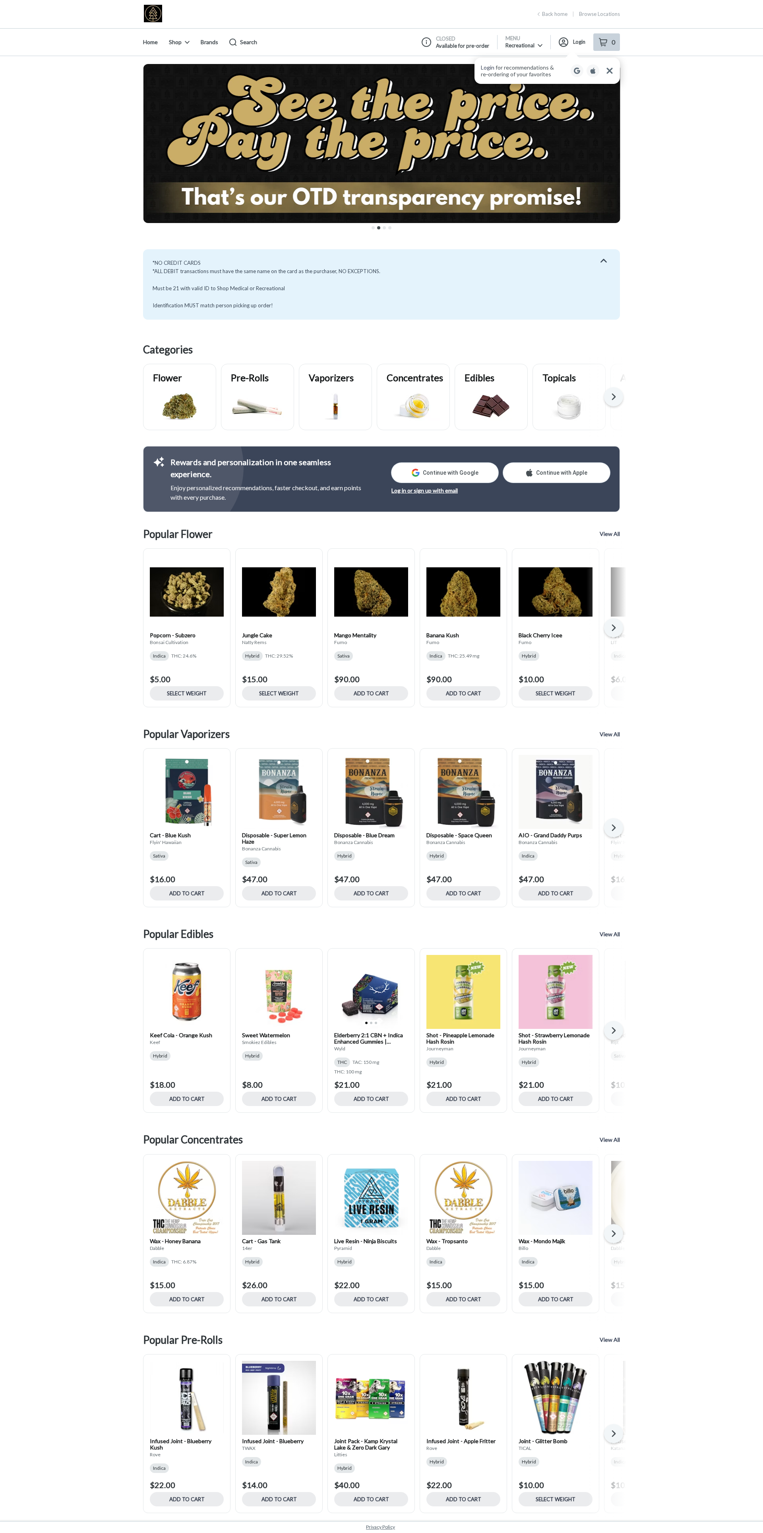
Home (150, 42)
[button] (547, 71)
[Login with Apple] (593, 70)
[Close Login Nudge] (610, 71)
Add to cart (371, 693)
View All (610, 533)
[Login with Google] (577, 70)
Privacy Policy (380, 1527)
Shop (175, 42)
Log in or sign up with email (424, 490)
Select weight (187, 693)
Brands (209, 42)
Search (248, 42)
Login (579, 42)
